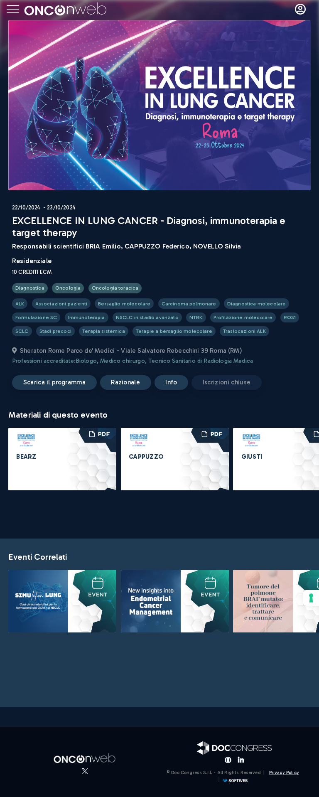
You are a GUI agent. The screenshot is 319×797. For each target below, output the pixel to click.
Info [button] (171, 382)
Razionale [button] (125, 382)
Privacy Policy (284, 772)
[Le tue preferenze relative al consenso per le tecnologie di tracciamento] (311, 598)
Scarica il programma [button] (54, 382)
